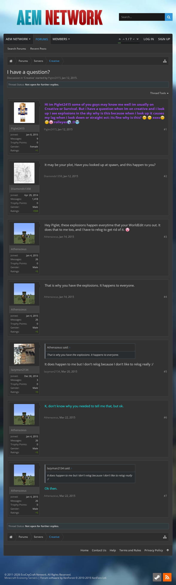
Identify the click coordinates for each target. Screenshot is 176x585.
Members (60, 39)
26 (36, 259)
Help (113, 550)
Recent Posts (38, 48)
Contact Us (99, 550)
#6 (165, 417)
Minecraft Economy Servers (21, 578)
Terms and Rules (130, 550)
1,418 (35, 199)
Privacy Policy (153, 550)
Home (84, 550)
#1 (165, 129)
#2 (165, 176)
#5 (165, 371)
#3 (165, 236)
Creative (29, 78)
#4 (165, 296)
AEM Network (17, 39)
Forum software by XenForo (73, 578)
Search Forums (17, 48)
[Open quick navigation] (165, 61)
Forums (42, 39)
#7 (165, 495)
